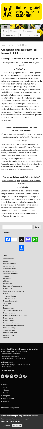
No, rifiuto (17, 426)
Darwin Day (7, 288)
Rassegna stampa (9, 328)
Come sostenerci (8, 35)
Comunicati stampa (10, 271)
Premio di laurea (22, 45)
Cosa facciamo (27, 31)
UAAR (11, 45)
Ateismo (6, 390)
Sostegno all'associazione (12, 286)
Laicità (5, 393)
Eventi (5, 305)
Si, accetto (6, 426)
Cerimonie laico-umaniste (12, 310)
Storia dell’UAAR (9, 330)
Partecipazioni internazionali (13, 325)
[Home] (21, 21)
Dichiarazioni (7, 284)
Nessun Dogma (10, 296)
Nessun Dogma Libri (10, 301)
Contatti (6, 338)
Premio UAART (8, 320)
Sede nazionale (8, 259)
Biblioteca (6, 261)
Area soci (6, 401)
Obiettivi (6, 281)
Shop (28, 35)
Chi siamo (13, 31)
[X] (21, 239)
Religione (6, 396)
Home (5, 31)
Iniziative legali (8, 308)
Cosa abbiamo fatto (10, 274)
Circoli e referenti (9, 269)
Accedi (36, 35)
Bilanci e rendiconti (10, 333)
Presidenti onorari (9, 264)
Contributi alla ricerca (11, 323)
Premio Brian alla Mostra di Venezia (16, 315)
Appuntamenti (8, 399)
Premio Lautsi (8, 318)
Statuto (6, 276)
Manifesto (7, 279)
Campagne (7, 303)
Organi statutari (9, 266)
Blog (21, 35)
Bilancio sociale (8, 335)
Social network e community (13, 291)
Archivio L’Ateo (10, 298)
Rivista (5, 293)
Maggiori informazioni (11, 421)
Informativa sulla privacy (10, 408)
